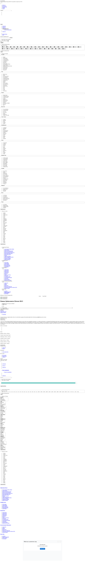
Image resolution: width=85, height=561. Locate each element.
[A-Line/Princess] (2, 437)
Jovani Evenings (6, 279)
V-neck (4, 183)
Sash (4, 137)
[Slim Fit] (2, 439)
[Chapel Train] (2, 430)
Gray (4, 240)
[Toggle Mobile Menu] (0, 361)
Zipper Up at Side (6, 115)
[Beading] (2, 420)
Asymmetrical (5, 158)
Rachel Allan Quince (7, 254)
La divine (3, 536)
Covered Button (5, 109)
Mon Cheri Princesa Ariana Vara (9, 252)
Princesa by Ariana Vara (8, 286)
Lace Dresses (5, 77)
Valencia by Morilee (7, 256)
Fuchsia (4, 229)
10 (28, 46)
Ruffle (4, 136)
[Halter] (2, 433)
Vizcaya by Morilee (7, 257)
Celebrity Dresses (6, 96)
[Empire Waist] (2, 438)
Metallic (4, 120)
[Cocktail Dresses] (4, 400)
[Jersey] (2, 426)
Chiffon (4, 143)
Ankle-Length (5, 157)
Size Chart (2, 310)
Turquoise (4, 218)
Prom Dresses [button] (4, 267)
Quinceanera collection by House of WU (10, 287)
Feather (4, 132)
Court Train (5, 160)
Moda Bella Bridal (5, 507)
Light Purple (5, 225)
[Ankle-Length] (2, 428)
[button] (4, 26)
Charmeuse (5, 142)
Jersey (4, 145)
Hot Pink (4, 228)
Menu (1, 24)
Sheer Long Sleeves (6, 198)
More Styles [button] (4, 289)
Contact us (4, 375)
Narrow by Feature (5, 53)
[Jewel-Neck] (2, 435)
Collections (4, 363)
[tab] (43, 253)
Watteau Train (5, 166)
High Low (5, 99)
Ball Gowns (5, 74)
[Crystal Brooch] (2, 422)
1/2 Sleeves (5, 195)
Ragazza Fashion (7, 288)
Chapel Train (5, 159)
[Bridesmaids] (4, 398)
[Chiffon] (2, 425)
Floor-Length (5, 161)
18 (43, 46)
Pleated (4, 102)
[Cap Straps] (2, 446)
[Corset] (3, 409)
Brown (4, 238)
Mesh (4, 147)
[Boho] (3, 403)
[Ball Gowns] (3, 402)
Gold (4, 237)
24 (55, 46)
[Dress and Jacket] (3, 404)
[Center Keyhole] (3, 408)
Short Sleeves (5, 199)
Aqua (4, 217)
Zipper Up (5, 114)
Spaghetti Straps (5, 206)
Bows (4, 129)
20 (47, 46)
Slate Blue (5, 220)
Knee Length (5, 162)
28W (27, 48)
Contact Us (4, 347)
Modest (4, 81)
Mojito (4, 213)
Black (4, 239)
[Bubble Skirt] (3, 406)
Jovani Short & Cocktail (8, 277)
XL (60, 48)
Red (4, 232)
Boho (4, 75)
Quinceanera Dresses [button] (5, 247)
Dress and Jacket (6, 76)
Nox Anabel (6, 293)
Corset (4, 98)
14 (36, 46)
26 (59, 46)
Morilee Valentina (7, 259)
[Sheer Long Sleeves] (3, 444)
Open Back (5, 101)
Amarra (5, 283)
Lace (4, 135)
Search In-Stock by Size (5, 44)
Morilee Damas (6, 292)
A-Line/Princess (5, 188)
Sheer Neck (5, 180)
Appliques (5, 127)
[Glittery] (1, 415)
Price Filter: (4, 40)
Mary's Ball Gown (5, 506)
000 (4, 46)
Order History (4, 356)
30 (67, 46)
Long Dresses (5, 80)
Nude (4, 236)
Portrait (4, 177)
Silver (4, 241)
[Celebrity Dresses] (3, 407)
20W (9, 48)
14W (75, 46)
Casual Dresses (5, 59)
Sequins (4, 138)
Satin (4, 149)
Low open (5, 112)
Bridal (4, 57)
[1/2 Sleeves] (3, 441)
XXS (41, 48)
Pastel (4, 123)
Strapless (4, 181)
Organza (4, 148)
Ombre (4, 122)
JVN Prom (6, 275)
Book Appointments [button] (5, 370)
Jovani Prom (6, 278)
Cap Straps (5, 204)
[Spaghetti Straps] (2, 447)
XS (45, 48)
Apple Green (5, 214)
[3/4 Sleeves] (3, 442)
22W (13, 48)
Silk (4, 151)
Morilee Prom (6, 271)
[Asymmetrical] (2, 429)
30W (32, 48)
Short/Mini (5, 163)
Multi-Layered (5, 100)
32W (37, 48)
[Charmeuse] (2, 424)
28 (63, 46)
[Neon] (1, 417)
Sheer (4, 113)
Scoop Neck (5, 179)
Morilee (5, 284)
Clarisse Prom (6, 270)
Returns (3, 348)
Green (4, 215)
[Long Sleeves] (3, 443)
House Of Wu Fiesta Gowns (8, 250)
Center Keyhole (5, 97)
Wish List (3, 5)
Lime (4, 216)
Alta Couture (6, 262)
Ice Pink (4, 226)
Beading (4, 128)
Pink (4, 227)
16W (80, 46)
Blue (4, 221)
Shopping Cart (4, 6)
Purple (4, 223)
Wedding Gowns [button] (5, 260)
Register (3, 7)
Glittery (4, 119)
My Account (4, 355)
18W (4, 48)
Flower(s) (4, 133)
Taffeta (4, 152)
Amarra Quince (4, 490)
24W (18, 48)
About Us (3, 365)
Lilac (4, 224)
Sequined (4, 150)
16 (40, 46)
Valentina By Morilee (7, 258)
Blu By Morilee (6, 264)
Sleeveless (5, 200)
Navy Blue (5, 222)
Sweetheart (5, 182)
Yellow (4, 453)
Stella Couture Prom (7, 274)
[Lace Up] (3, 412)
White (4, 242)
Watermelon (5, 230)
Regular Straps (5, 205)
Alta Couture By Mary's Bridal (7, 489)
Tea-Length (5, 165)
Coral (4, 234)
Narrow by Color (4, 211)
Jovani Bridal (6, 266)
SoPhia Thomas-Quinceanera (6, 497)
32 (70, 46)
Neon (4, 121)
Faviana (3, 516)
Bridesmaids (5, 58)
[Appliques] (2, 419)
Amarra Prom (6, 269)
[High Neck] (2, 434)
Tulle (4, 153)
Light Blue (5, 219)
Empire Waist (5, 189)
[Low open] (3, 413)
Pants (4, 82)
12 (32, 46)
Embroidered (5, 131)
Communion (5, 61)
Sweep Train (5, 164)
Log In (3, 8)
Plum (4, 231)
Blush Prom (6, 273)
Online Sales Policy (3, 311)
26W (23, 48)
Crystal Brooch (5, 130)
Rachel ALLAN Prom (7, 280)
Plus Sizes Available (6, 103)
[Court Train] (2, 431)
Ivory (4, 235)
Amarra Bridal (6, 263)
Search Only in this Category (6, 39)
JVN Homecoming (7, 276)
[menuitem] (43, 5)
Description (4, 314)
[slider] (76, 383)
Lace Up (4, 111)
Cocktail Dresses (6, 60)
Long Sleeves (5, 197)
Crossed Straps (5, 110)
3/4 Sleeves (5, 196)
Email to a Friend (3, 312)
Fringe (4, 134)
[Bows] (2, 421)
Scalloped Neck (5, 178)
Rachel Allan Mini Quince (8, 253)
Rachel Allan (6, 285)
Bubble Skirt (5, 95)
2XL (64, 48)
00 (7, 46)
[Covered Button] (3, 411)
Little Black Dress (6, 78)
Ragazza (5, 255)
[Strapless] (2, 448)
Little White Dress (6, 79)
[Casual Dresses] (4, 399)
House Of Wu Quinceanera (8, 251)
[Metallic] (1, 416)
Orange (4, 233)
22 (51, 46)
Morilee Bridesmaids (7, 291)
